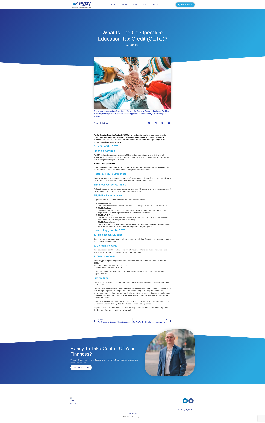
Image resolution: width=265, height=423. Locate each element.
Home (113, 4)
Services (123, 4)
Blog (144, 4)
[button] (148, 123)
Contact (154, 4)
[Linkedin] (185, 400)
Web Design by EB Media (186, 410)
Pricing (134, 4)
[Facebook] (191, 400)
